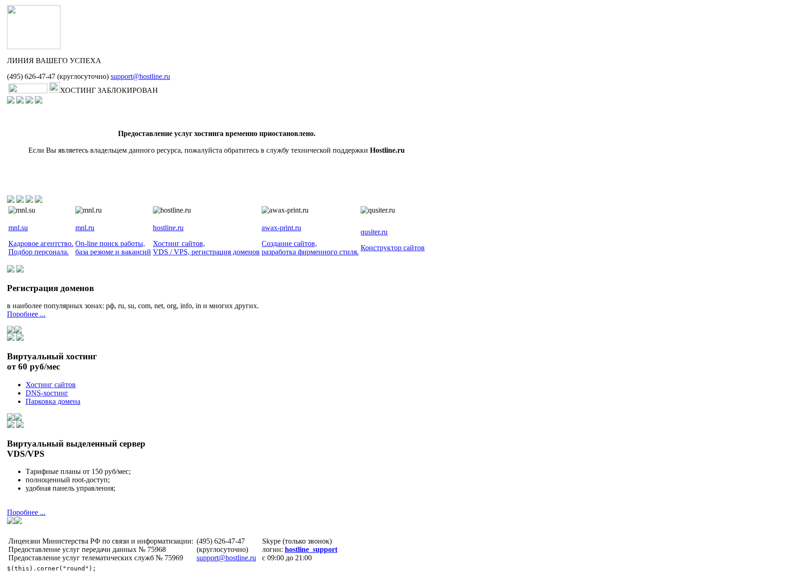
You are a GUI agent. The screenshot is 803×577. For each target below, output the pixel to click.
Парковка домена (53, 401)
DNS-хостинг (47, 393)
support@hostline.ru (140, 76)
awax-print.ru (281, 228)
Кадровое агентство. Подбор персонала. (40, 248)
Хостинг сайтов (51, 385)
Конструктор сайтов (393, 248)
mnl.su (18, 228)
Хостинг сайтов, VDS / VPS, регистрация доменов (206, 248)
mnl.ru (84, 228)
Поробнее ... (26, 314)
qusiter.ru (374, 232)
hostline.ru (168, 228)
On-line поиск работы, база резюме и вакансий (113, 248)
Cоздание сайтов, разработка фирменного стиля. (310, 248)
